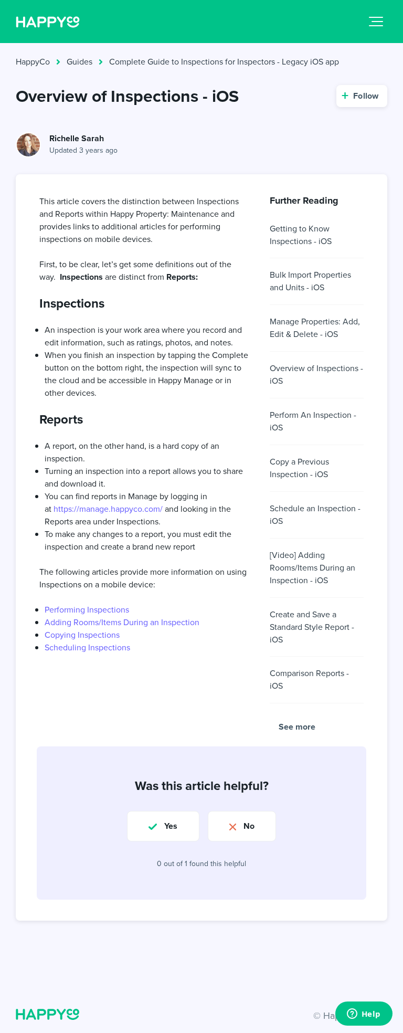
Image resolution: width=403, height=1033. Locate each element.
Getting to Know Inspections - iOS (301, 235)
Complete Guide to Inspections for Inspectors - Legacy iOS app (224, 62)
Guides (79, 62)
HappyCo (33, 62)
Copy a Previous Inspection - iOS (299, 468)
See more (297, 727)
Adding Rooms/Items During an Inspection (122, 622)
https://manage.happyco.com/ (108, 509)
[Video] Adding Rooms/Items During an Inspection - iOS (312, 567)
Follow (365, 96)
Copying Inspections (82, 635)
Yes (170, 826)
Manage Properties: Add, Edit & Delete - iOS (315, 327)
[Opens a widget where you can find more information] (364, 1015)
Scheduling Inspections (87, 647)
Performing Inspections (87, 610)
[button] (376, 21)
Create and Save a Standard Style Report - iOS (312, 627)
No (248, 826)
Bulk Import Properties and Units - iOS (310, 281)
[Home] (48, 21)
